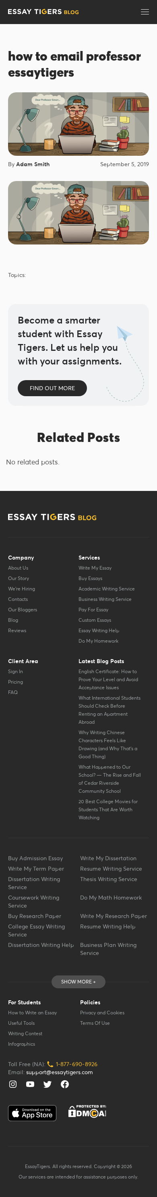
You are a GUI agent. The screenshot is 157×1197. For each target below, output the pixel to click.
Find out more (52, 388)
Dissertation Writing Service (34, 883)
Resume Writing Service (111, 868)
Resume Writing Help (108, 926)
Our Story (18, 578)
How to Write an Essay (32, 1013)
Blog (13, 620)
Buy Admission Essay (35, 858)
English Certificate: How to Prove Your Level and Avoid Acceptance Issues (108, 679)
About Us (18, 568)
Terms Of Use (95, 1023)
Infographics (21, 1044)
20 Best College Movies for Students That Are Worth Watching (108, 809)
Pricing (15, 682)
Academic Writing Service (106, 589)
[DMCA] (87, 1111)
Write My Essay (95, 568)
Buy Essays (90, 578)
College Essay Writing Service (36, 930)
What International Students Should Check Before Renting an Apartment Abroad (109, 710)
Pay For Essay (93, 610)
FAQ (13, 692)
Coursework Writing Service (33, 901)
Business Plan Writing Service (108, 949)
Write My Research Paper (113, 916)
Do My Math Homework (111, 897)
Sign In (15, 671)
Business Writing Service (105, 599)
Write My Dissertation (108, 858)
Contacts (18, 599)
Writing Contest (25, 1033)
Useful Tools (21, 1023)
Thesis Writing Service (108, 879)
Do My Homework (98, 641)
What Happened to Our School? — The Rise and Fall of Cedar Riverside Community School (109, 779)
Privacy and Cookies (102, 1013)
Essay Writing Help (98, 630)
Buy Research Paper (34, 916)
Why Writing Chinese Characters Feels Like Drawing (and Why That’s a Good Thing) (107, 744)
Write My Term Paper (36, 868)
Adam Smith (33, 164)
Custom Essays (94, 620)
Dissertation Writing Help (41, 945)
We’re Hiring (21, 589)
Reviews (17, 630)
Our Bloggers (22, 610)
